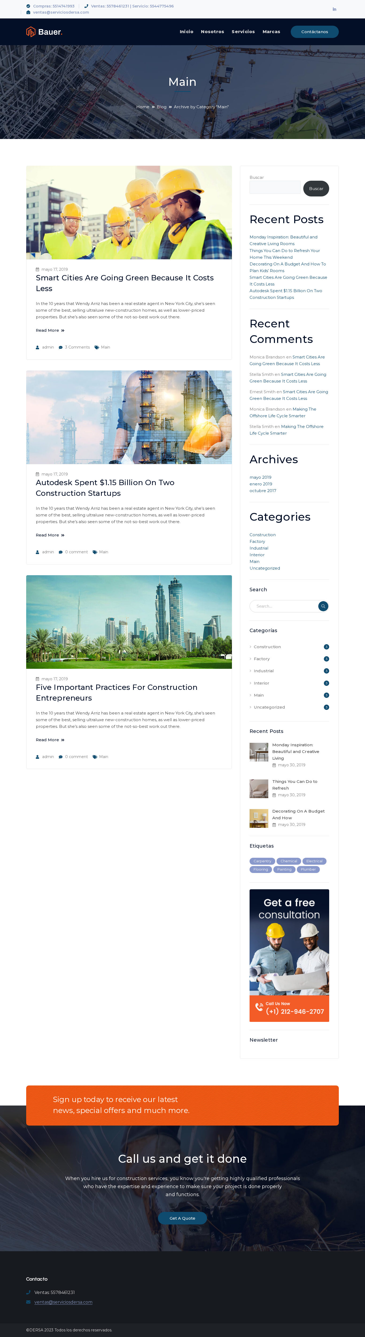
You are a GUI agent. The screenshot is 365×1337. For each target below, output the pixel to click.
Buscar (257, 177)
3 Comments (77, 347)
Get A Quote (182, 1218)
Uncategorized (265, 568)
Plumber (308, 869)
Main (105, 347)
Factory (257, 541)
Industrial (259, 548)
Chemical (289, 861)
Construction (263, 534)
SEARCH (323, 606)
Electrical (314, 861)
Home (142, 106)
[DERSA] (44, 31)
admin (48, 347)
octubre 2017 (263, 490)
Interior (257, 554)
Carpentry (262, 861)
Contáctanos (314, 31)
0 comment (76, 552)
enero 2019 (261, 483)
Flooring (261, 869)
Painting (284, 869)
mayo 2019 (260, 477)
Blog (161, 106)
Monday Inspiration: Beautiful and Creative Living (295, 751)
